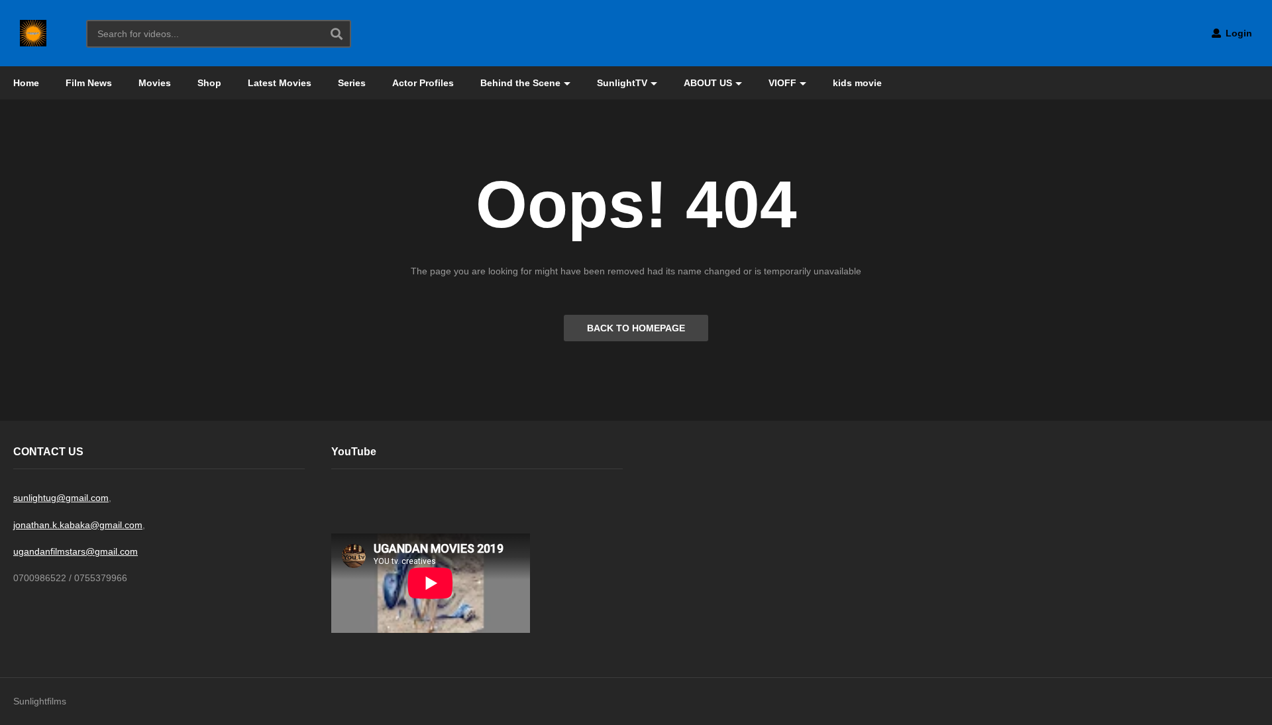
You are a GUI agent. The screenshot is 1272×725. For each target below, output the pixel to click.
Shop (209, 83)
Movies (154, 83)
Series (352, 83)
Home (26, 83)
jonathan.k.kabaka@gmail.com (77, 525)
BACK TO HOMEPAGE (636, 328)
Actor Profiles (423, 83)
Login (1237, 33)
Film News (89, 83)
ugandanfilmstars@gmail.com (75, 551)
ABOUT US (708, 83)
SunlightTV (622, 83)
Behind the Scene (520, 83)
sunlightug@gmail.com (61, 497)
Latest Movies (279, 83)
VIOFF (782, 83)
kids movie (857, 83)
